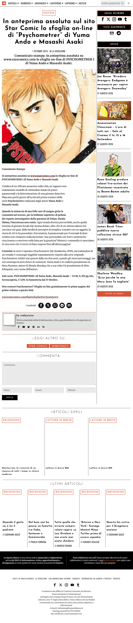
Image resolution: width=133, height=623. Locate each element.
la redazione (58, 51)
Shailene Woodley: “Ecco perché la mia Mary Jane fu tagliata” (113, 277)
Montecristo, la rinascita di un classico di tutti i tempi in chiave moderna (20, 471)
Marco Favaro (64, 545)
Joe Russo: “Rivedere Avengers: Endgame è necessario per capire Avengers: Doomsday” (112, 82)
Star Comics (38, 346)
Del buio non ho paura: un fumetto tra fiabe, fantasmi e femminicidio (40, 530)
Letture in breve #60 (57, 468)
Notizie (49, 13)
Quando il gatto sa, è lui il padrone (13, 526)
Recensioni (11, 420)
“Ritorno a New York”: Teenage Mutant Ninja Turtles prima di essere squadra (91, 530)
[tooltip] (41, 305)
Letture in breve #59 (100, 468)
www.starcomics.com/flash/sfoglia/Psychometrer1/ (30, 297)
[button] (122, 3)
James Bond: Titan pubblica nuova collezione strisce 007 (112, 230)
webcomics (60, 346)
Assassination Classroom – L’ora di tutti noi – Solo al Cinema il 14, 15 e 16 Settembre (112, 131)
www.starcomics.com (43, 175)
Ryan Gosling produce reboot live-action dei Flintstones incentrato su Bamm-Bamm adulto (113, 185)
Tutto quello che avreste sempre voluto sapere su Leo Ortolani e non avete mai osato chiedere (65, 531)
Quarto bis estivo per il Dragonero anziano (118, 526)
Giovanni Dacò (12, 534)
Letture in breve (59, 420)
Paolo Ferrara (38, 542)
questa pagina (110, 560)
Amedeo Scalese (91, 542)
